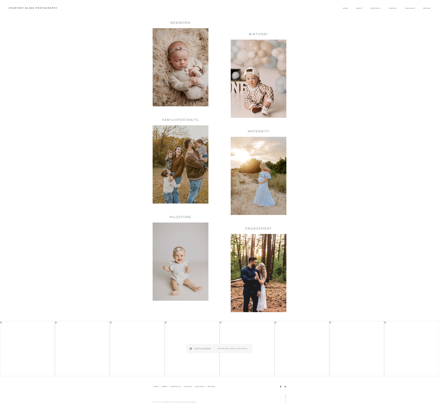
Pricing (427, 8)
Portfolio (375, 8)
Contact (393, 8)
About (359, 8)
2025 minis (410, 8)
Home (345, 8)
